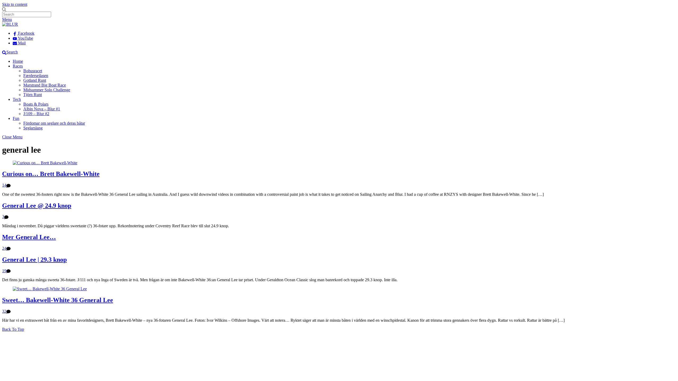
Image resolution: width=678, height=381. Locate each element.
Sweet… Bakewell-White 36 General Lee (57, 300)
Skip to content (14, 4)
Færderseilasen (35, 75)
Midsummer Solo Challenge (46, 90)
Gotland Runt (34, 80)
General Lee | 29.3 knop (34, 259)
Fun (16, 118)
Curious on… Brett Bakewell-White (51, 173)
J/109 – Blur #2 (36, 113)
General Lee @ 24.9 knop (36, 205)
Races (18, 66)
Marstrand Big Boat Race (44, 85)
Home (18, 61)
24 (4, 248)
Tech (17, 99)
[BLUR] (10, 24)
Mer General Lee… (29, 237)
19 (4, 271)
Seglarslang (33, 128)
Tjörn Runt (32, 94)
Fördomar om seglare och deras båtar (54, 123)
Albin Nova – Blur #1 (41, 109)
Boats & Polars (35, 104)
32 (4, 311)
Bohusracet (32, 71)
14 (4, 185)
